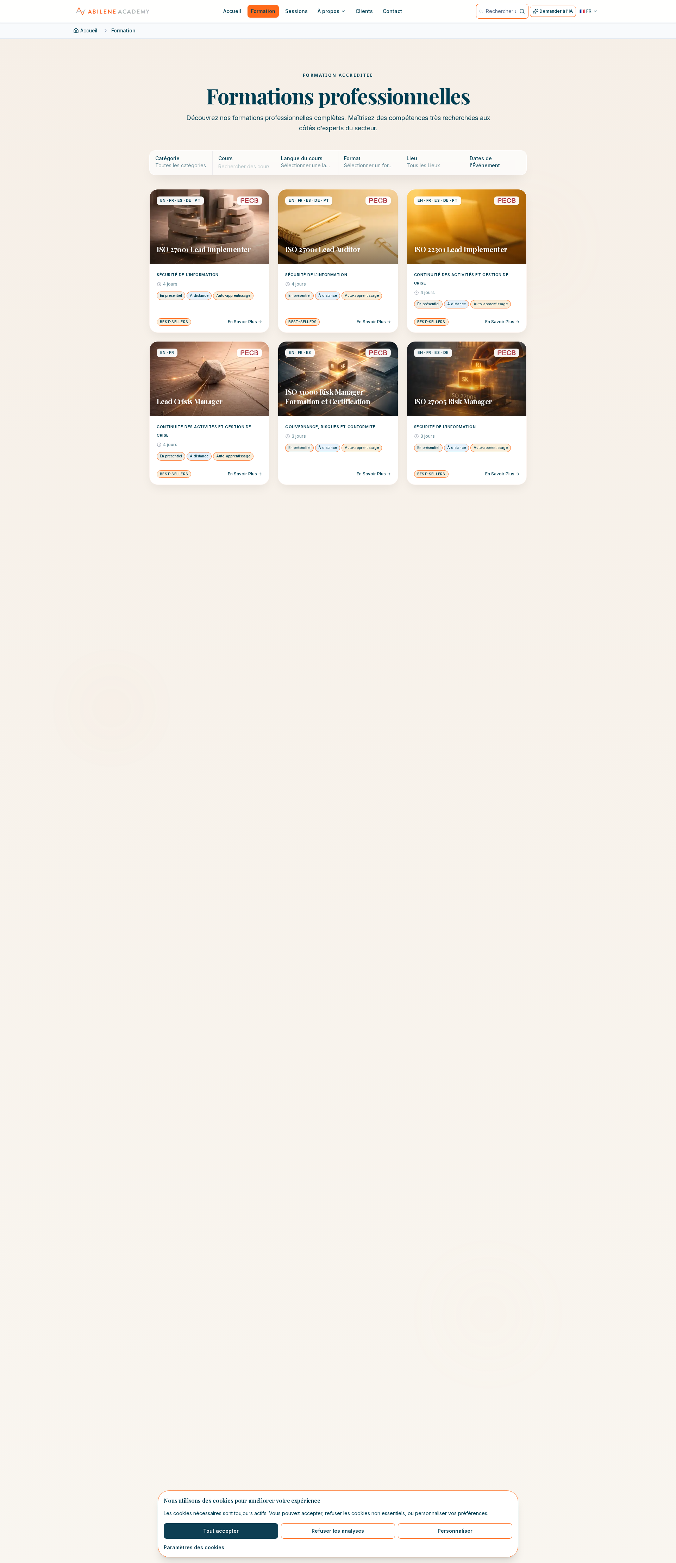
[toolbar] (338, 162)
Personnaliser (455, 1531)
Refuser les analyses (338, 1531)
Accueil (88, 30)
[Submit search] (522, 11)
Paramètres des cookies (194, 1547)
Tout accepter (221, 1531)
